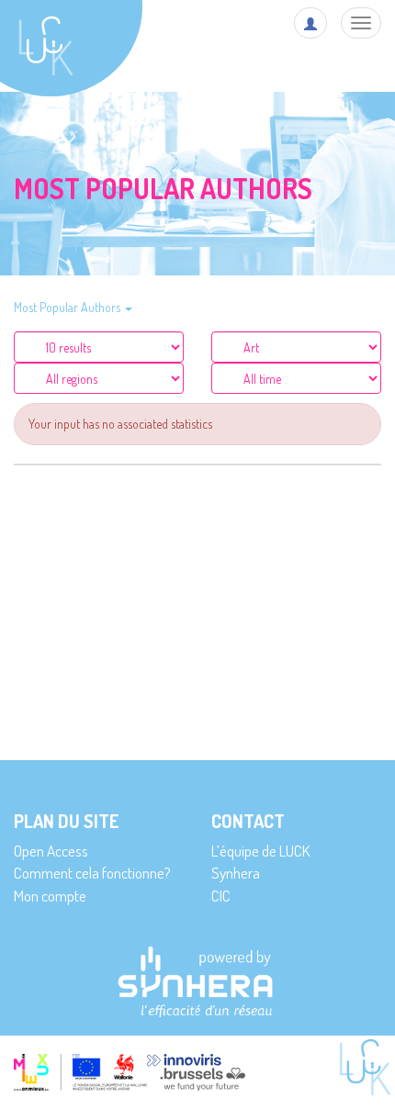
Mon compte (50, 895)
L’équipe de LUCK (260, 850)
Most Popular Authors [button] (68, 307)
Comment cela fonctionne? (92, 872)
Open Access (51, 850)
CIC (221, 895)
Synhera (235, 872)
